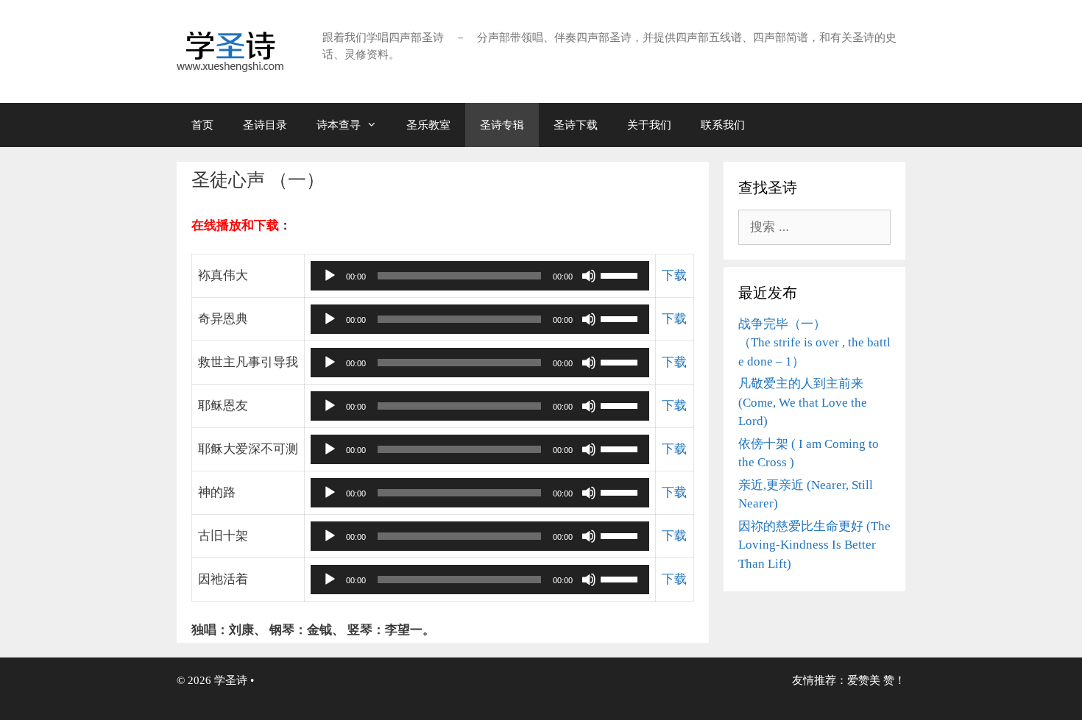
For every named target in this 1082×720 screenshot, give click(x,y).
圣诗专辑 (502, 125)
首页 (202, 125)
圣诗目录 (265, 125)
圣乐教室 (428, 125)
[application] (480, 276)
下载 (674, 275)
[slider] (621, 274)
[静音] (588, 275)
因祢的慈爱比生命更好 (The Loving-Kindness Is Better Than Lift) (814, 545)
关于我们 (649, 125)
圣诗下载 (576, 125)
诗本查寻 (339, 125)
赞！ (894, 680)
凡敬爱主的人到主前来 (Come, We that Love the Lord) (802, 402)
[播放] (329, 275)
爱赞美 (863, 680)
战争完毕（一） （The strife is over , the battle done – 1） (814, 342)
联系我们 (723, 125)
